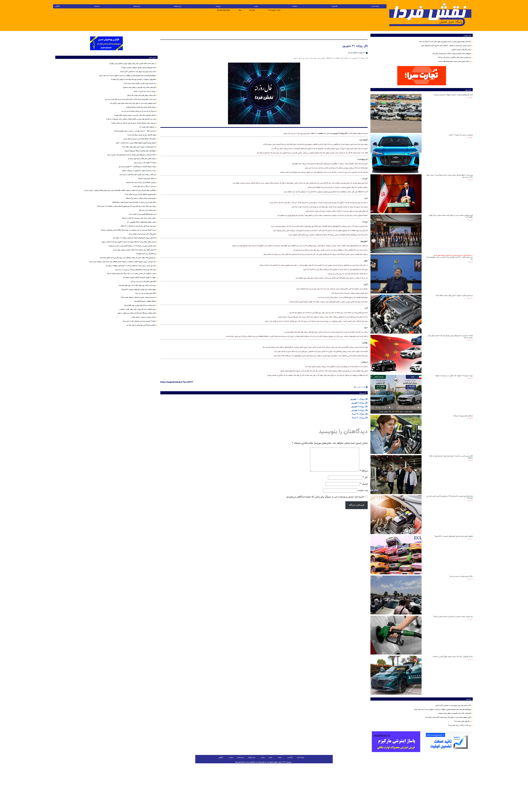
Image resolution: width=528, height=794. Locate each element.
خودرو (256, 6)
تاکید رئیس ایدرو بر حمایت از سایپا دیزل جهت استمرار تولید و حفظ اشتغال (451, 457)
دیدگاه (364, 471)
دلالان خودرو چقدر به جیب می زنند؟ (461, 576)
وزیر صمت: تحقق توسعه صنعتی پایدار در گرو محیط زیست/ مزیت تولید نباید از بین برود (449, 176)
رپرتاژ (240, 10)
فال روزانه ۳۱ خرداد (360, 414)
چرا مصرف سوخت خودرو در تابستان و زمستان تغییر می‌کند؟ (453, 616)
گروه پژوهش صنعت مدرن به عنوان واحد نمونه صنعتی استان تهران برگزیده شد (451, 216)
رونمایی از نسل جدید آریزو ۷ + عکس (461, 135)
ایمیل (364, 484)
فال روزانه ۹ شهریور (359, 403)
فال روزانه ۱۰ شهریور (359, 399)
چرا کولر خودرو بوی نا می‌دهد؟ (463, 416)
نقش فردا (326, 133)
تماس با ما (252, 10)
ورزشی (218, 6)
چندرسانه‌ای (137, 6)
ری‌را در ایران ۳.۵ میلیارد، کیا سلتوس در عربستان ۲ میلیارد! (454, 375)
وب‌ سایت (363, 490)
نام (365, 477)
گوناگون (57, 6)
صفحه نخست (375, 6)
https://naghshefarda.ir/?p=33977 (176, 382)
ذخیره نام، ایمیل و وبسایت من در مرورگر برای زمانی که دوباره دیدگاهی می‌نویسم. (325, 497)
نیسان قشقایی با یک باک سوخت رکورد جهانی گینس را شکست (452, 656)
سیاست (97, 6)
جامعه (295, 6)
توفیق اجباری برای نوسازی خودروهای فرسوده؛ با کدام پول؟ (454, 536)
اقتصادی (335, 6)
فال (355, 387)
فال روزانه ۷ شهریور (359, 410)
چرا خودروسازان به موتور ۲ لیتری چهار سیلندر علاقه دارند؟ (454, 295)
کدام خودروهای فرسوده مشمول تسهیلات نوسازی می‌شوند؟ (453, 95)
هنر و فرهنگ (177, 6)
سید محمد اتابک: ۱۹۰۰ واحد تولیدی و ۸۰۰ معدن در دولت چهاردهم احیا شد (450, 257)
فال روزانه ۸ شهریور (359, 406)
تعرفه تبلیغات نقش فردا (223, 10)
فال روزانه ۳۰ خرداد (360, 417)
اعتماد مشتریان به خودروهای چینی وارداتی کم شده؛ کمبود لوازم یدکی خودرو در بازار (450, 336)
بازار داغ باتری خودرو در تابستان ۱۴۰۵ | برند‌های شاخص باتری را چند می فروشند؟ (449, 497)
